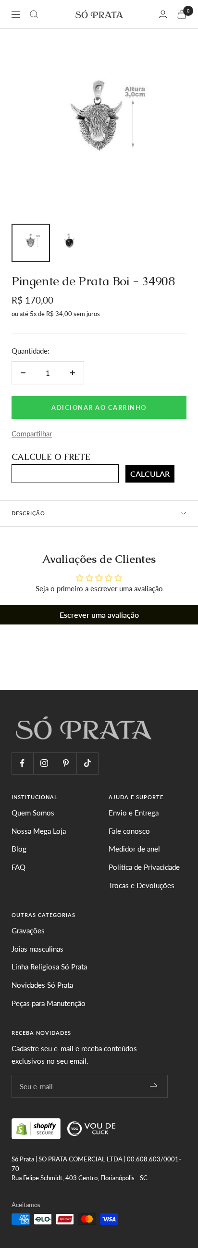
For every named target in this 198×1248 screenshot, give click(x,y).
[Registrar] (154, 1086)
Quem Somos (33, 812)
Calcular (150, 473)
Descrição (28, 513)
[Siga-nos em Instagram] (44, 763)
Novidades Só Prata (42, 985)
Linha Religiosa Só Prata (49, 966)
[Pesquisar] (34, 14)
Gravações (28, 930)
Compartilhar (32, 433)
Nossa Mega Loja (39, 831)
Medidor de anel (134, 848)
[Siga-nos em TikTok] (87, 763)
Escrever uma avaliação (99, 614)
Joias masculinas (37, 948)
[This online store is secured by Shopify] (37, 1127)
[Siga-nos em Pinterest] (65, 763)
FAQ (18, 867)
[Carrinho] (181, 14)
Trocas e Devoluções (141, 885)
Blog (19, 848)
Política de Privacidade (144, 867)
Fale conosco (129, 831)
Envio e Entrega (134, 812)
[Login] (163, 14)
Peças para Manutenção (49, 1003)
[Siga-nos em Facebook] (22, 763)
